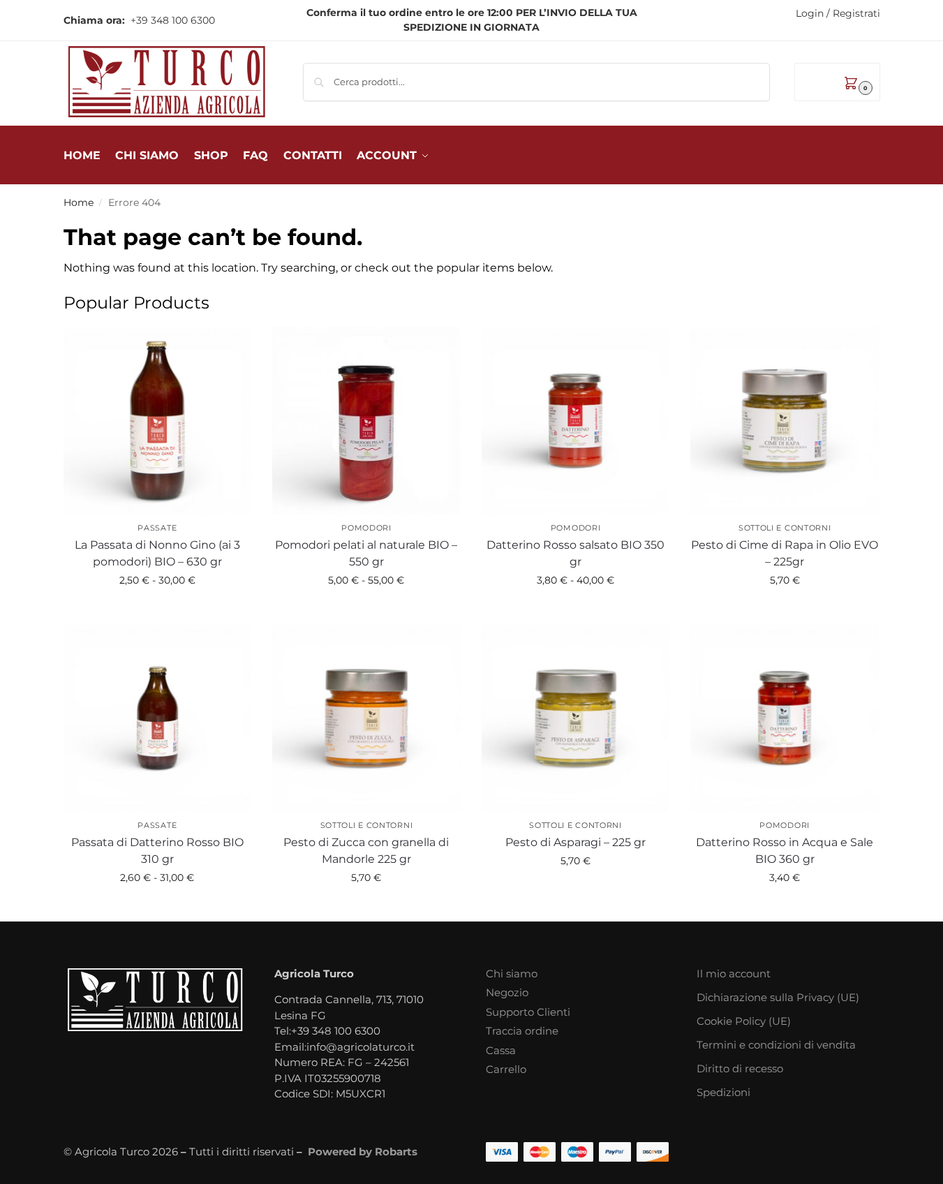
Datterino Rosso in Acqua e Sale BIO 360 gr (784, 851)
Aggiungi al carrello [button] (785, 610)
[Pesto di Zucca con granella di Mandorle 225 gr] (366, 718)
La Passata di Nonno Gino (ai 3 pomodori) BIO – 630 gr (157, 553)
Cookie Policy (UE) (744, 1021)
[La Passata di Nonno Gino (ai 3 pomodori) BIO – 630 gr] (158, 421)
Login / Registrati (838, 13)
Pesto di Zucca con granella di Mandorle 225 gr (366, 851)
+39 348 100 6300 (171, 20)
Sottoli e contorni (784, 528)
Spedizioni (723, 1092)
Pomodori (366, 528)
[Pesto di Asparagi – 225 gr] (576, 718)
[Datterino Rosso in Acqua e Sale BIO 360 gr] (784, 718)
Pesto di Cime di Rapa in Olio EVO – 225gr (784, 553)
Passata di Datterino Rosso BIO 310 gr (157, 851)
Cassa (501, 1050)
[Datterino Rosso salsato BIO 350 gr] (576, 421)
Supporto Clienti (528, 1012)
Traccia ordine (522, 1030)
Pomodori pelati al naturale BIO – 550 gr (366, 553)
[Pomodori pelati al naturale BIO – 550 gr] (366, 421)
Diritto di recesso (740, 1068)
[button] (837, 82)
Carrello (506, 1069)
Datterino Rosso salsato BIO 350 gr (575, 553)
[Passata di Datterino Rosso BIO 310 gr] (158, 718)
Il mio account (734, 973)
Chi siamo (511, 973)
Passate (157, 528)
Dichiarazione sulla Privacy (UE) (778, 997)
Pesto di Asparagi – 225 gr (575, 842)
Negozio (507, 992)
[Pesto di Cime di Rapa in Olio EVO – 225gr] (784, 421)
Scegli (157, 610)
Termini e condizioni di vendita (776, 1044)
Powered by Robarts (362, 1151)
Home (79, 202)
